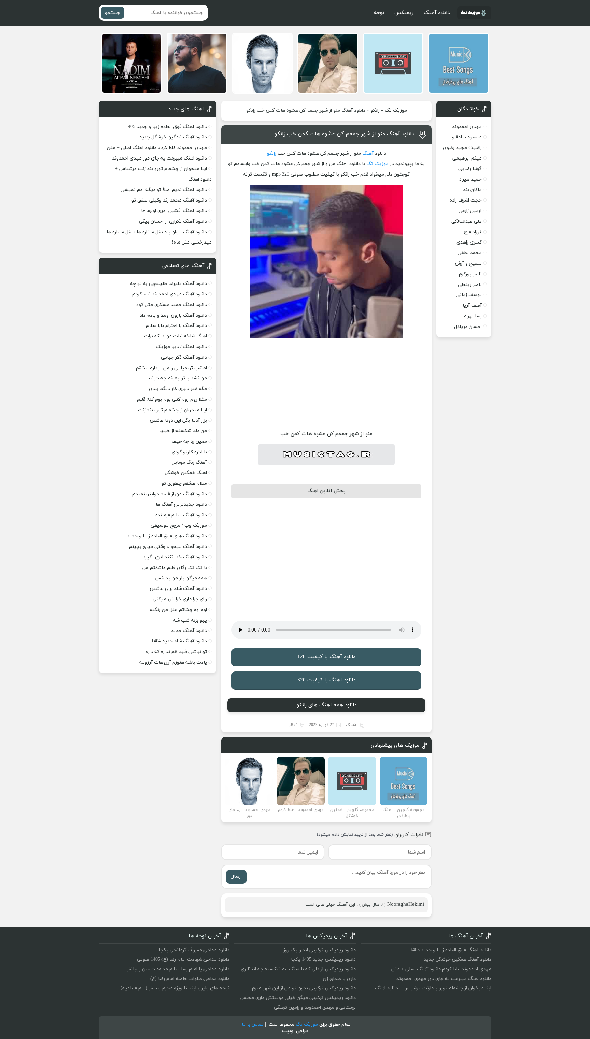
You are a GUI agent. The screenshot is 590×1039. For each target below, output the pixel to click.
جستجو (112, 13)
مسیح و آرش (468, 263)
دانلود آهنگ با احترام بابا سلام (176, 325)
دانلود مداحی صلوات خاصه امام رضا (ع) (189, 978)
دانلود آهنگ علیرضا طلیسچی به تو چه (168, 283)
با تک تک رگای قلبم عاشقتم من (174, 568)
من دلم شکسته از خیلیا (183, 431)
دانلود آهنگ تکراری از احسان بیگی (173, 221)
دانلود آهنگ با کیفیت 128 (326, 657)
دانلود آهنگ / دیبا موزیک (181, 347)
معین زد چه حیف (189, 441)
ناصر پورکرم (470, 274)
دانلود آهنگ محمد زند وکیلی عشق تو (169, 200)
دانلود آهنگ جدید (189, 630)
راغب (477, 147)
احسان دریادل (468, 326)
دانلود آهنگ (437, 12)
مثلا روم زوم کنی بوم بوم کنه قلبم (172, 399)
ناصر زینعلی (470, 284)
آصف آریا (472, 305)
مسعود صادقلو (467, 137)
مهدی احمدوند (467, 127)
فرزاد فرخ (473, 232)
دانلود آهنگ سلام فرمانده (181, 515)
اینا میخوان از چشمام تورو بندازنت (172, 410)
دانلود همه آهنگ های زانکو (326, 705)
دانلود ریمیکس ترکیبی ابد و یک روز (319, 950)
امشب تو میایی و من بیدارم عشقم (171, 368)
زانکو (375, 110)
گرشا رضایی (470, 169)
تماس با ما (253, 1024)
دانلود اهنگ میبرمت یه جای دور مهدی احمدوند (159, 158)
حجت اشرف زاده (466, 200)
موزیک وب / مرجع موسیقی (178, 525)
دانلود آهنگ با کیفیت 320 (326, 680)
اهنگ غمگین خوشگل (186, 473)
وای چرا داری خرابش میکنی (180, 599)
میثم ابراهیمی (467, 158)
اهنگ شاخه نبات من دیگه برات (175, 336)
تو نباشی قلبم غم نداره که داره (176, 652)
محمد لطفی (470, 253)
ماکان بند (472, 189)
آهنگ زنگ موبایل (189, 462)
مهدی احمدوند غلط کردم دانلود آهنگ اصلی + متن (157, 147)
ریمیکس (403, 12)
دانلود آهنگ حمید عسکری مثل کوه (171, 305)
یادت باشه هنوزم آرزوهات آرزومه (173, 662)
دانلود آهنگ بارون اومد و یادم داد (173, 315)
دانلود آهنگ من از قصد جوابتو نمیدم (169, 494)
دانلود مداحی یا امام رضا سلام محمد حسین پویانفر (178, 969)
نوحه (379, 12)
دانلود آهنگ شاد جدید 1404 (179, 641)
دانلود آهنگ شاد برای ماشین (178, 588)
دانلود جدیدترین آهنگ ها (181, 504)
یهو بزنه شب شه (190, 620)
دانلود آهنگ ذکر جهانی (184, 357)
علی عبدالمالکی (466, 221)
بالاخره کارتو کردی (189, 452)
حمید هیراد (470, 179)
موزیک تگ (396, 110)
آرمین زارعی (470, 211)
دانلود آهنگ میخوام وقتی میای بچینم (168, 546)
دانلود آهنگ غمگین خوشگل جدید (173, 137)
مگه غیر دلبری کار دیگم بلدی (178, 389)
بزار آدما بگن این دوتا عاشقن (178, 420)
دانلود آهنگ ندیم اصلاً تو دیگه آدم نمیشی (164, 189)
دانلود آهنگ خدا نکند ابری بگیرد (175, 557)
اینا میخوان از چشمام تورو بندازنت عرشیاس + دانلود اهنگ (433, 988)
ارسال (236, 876)
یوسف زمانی (469, 295)
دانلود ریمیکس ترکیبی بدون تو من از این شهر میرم (304, 988)
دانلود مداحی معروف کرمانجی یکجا (194, 950)
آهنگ (368, 153)
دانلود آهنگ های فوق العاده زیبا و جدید (167, 536)
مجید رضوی (455, 147)
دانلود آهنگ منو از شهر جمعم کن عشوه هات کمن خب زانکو (345, 134)
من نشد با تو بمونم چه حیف (178, 378)
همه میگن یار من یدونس (181, 578)
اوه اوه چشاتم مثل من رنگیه (178, 610)
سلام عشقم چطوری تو (184, 483)
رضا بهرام (473, 316)
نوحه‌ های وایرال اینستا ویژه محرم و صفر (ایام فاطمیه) (175, 988)
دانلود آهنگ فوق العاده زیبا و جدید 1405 (166, 127)
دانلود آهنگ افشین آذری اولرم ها (174, 211)
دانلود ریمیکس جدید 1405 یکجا (323, 959)
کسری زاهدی (469, 242)
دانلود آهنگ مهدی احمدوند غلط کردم (169, 294)
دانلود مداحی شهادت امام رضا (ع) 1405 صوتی (183, 959)
